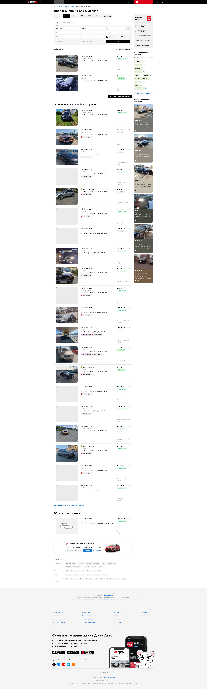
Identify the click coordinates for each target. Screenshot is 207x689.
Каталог (114, 2)
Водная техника (86, 612)
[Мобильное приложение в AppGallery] (87, 652)
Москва (43, 2)
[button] (100, 567)
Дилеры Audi (104, 578)
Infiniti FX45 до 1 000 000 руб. (74, 566)
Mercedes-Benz (75, 570)
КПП (108, 32)
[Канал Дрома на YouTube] (63, 664)
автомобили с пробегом (87, 599)
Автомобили (59, 2)
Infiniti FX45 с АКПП (71, 563)
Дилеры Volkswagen (115, 578)
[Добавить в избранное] (129, 56)
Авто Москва (134, 683)
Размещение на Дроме (148, 609)
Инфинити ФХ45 (139, 18)
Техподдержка (145, 615)
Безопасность (145, 612)
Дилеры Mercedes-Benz (92, 578)
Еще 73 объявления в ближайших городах (69, 505)
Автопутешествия (118, 619)
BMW (67, 570)
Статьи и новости (118, 615)
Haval (94, 570)
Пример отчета (97, 550)
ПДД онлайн (117, 622)
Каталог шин (117, 609)
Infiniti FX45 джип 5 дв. (90, 566)
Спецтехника (56, 625)
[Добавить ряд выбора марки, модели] (128, 28)
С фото (123, 36)
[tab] (57, 23)
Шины (121, 2)
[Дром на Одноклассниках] (73, 664)
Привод (84, 36)
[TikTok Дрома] (54, 664)
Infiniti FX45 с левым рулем (108, 563)
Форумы (116, 612)
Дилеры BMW (69, 578)
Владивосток (97, 574)
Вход (160, 2)
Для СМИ (112, 677)
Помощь (101, 677)
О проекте (94, 677)
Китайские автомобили (59, 622)
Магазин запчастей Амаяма (89, 615)
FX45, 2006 (138, 271)
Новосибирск (69, 574)
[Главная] (32, 2)
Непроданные (112, 36)
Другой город (107, 16)
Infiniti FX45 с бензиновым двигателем (89, 563)
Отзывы (105, 2)
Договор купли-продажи (88, 622)
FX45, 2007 (138, 120)
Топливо (121, 32)
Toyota (89, 570)
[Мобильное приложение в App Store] (58, 652)
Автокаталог (85, 625)
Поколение (110, 28)
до (94, 32)
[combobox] (68, 28)
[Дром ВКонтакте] (58, 664)
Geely (83, 570)
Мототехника (85, 609)
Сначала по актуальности (123, 49)
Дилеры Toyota (80, 578)
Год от (83, 32)
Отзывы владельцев (87, 619)
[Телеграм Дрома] (68, 664)
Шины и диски (57, 619)
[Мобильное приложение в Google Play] (73, 652)
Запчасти (96, 2)
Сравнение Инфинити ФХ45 (142, 45)
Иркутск (83, 574)
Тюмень (89, 574)
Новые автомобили (75, 599)
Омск (76, 574)
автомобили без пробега (101, 599)
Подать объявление (58, 612)
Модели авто (102, 672)
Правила (106, 677)
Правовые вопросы (119, 625)
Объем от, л (59, 36)
